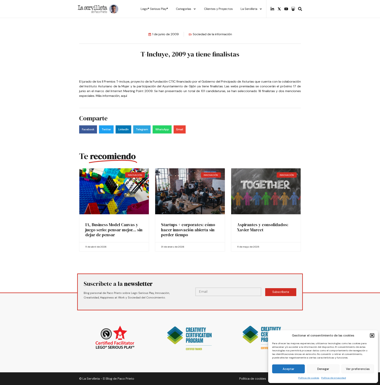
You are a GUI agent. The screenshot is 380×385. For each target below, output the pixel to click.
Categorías (183, 9)
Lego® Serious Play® (154, 9)
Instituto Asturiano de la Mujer (107, 86)
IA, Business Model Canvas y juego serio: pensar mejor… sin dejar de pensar (113, 229)
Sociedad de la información (212, 34)
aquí (124, 96)
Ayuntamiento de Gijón (179, 86)
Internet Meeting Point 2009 (132, 91)
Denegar (323, 369)
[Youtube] (286, 9)
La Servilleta (249, 9)
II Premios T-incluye (115, 81)
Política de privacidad (333, 377)
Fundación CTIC (164, 81)
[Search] (300, 9)
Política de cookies (308, 377)
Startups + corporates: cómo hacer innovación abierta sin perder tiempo (188, 229)
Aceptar (288, 369)
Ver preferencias (358, 369)
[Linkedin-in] (272, 9)
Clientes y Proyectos (218, 9)
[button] (372, 335)
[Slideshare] (293, 9)
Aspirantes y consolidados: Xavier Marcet (262, 227)
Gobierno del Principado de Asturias (228, 81)
